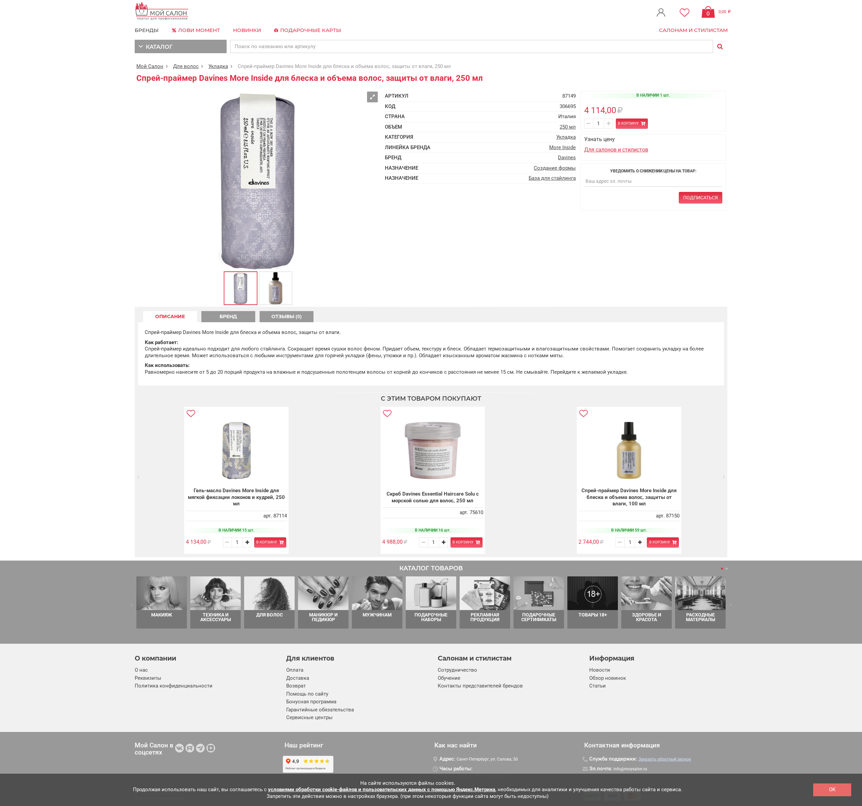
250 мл (568, 127)
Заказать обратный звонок (664, 759)
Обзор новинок (607, 678)
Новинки (247, 30)
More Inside (562, 147)
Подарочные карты (310, 30)
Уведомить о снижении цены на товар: (653, 171)
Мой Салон (149, 66)
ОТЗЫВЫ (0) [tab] (286, 316)
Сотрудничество (457, 670)
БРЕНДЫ (147, 30)
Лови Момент (198, 30)
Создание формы (555, 168)
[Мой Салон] (162, 11)
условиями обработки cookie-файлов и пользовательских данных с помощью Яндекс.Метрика (381, 789)
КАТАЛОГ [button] (157, 47)
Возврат (296, 686)
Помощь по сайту (307, 694)
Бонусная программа (311, 702)
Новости (599, 670)
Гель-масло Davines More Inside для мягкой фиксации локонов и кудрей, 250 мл (236, 497)
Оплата (294, 670)
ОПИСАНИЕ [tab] (170, 316)
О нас (141, 670)
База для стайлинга (552, 178)
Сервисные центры (309, 717)
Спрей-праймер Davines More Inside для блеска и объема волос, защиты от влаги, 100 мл (629, 497)
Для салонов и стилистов (616, 149)
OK (832, 789)
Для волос (186, 66)
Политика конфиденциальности (173, 686)
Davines (567, 158)
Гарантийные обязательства (320, 710)
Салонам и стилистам (693, 30)
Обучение (449, 678)
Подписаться (700, 197)
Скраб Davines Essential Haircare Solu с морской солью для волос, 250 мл (433, 497)
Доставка (297, 678)
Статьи (597, 686)
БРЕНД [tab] (228, 316)
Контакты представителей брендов (480, 686)
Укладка (218, 66)
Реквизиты (148, 678)
